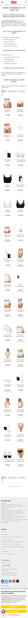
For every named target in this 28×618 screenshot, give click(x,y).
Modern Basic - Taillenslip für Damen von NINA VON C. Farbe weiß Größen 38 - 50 (20, 110)
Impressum (5, 551)
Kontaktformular (5, 586)
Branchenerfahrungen (8, 539)
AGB (3, 549)
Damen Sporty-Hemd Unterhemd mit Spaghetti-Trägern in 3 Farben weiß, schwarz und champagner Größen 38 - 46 (7, 160)
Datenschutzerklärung (6, 603)
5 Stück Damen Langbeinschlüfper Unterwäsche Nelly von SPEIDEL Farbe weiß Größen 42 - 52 (7, 335)
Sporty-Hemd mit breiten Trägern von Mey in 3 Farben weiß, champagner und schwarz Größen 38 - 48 (20, 185)
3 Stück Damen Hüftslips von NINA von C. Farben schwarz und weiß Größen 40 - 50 (8, 235)
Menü (2, 2)
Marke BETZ (5, 534)
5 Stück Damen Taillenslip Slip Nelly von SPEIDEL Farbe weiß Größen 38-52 (20, 235)
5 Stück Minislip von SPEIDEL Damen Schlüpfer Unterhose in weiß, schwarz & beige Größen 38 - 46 (7, 385)
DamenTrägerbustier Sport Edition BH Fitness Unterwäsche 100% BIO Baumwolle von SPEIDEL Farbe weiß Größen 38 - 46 (21, 160)
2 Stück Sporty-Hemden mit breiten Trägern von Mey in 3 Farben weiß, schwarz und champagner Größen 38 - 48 (20, 385)
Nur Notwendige (14, 611)
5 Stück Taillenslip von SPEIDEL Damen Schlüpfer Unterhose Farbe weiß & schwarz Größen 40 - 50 (20, 285)
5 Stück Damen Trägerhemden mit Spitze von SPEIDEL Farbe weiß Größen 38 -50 (7, 410)
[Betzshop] (14, 2)
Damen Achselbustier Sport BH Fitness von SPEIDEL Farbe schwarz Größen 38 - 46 (20, 210)
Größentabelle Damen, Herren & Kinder (12, 537)
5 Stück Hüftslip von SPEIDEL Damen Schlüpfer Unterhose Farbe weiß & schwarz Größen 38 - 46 (7, 310)
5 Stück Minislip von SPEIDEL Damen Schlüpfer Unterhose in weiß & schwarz (20, 260)
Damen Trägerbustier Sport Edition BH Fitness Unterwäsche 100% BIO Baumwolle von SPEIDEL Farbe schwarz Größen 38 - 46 (7, 185)
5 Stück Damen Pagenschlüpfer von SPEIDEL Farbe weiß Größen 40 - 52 (7, 285)
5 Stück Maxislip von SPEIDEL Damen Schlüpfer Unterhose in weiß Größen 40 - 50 (20, 310)
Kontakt (4, 532)
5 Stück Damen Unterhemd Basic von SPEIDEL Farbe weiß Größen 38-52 (7, 360)
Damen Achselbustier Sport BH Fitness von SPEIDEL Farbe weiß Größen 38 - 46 (7, 210)
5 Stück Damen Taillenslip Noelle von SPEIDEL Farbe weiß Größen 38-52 (20, 335)
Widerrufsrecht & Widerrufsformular (11, 544)
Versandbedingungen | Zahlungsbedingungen (13, 546)
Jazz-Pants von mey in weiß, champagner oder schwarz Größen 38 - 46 (20, 135)
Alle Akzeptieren (14, 606)
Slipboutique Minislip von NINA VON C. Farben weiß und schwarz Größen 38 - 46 (7, 110)
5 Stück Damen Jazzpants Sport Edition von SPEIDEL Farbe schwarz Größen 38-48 (20, 460)
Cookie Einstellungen (8, 553)
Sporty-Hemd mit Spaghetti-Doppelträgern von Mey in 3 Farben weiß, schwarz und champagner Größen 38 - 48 (7, 260)
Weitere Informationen (14, 615)
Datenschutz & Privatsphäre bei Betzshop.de (13, 541)
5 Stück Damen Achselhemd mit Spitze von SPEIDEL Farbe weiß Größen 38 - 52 (20, 410)
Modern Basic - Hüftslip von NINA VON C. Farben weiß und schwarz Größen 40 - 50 (7, 135)
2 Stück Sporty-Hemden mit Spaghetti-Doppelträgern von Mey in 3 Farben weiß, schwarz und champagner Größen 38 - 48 (7, 435)
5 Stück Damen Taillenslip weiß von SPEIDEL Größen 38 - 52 (20, 360)
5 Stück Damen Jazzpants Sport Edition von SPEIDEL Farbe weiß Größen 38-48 (20, 435)
